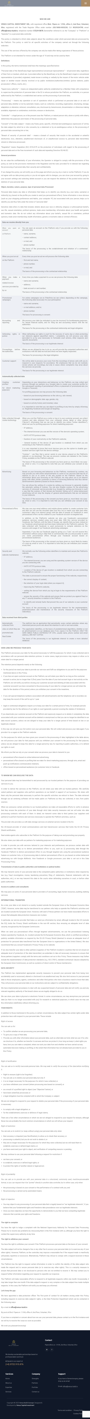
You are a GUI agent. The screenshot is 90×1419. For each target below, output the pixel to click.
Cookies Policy (78, 1414)
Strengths (35, 1378)
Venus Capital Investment (25, 1405)
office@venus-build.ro (9, 31)
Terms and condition (65, 1410)
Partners (35, 1383)
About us (8, 1383)
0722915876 (38, 31)
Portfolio (35, 1387)
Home (7, 1378)
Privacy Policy (78, 1410)
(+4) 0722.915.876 (14, 1364)
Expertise (8, 1387)
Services (8, 1392)
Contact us (35, 1392)
